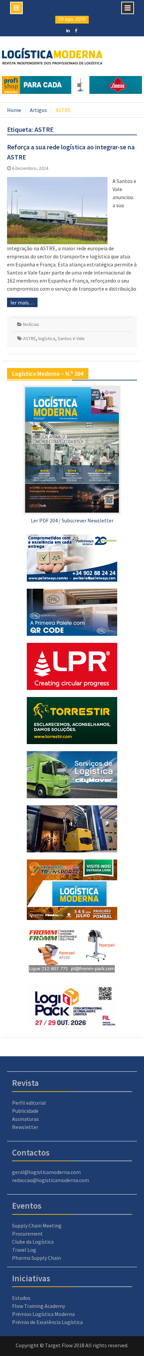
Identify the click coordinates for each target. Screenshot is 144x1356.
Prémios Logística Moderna (43, 1314)
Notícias (31, 324)
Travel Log (24, 1249)
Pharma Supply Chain (36, 1257)
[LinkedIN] (68, 30)
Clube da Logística (33, 1241)
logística (46, 338)
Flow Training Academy (38, 1306)
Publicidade (25, 1110)
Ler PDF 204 (44, 520)
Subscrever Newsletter (88, 520)
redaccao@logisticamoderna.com (50, 1180)
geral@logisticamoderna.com (46, 1172)
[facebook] (76, 30)
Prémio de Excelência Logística (47, 1322)
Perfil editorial (29, 1102)
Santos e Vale (71, 338)
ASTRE (29, 338)
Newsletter (25, 1127)
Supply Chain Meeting (37, 1225)
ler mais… (22, 302)
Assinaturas (25, 1118)
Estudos (21, 1297)
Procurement (27, 1233)
